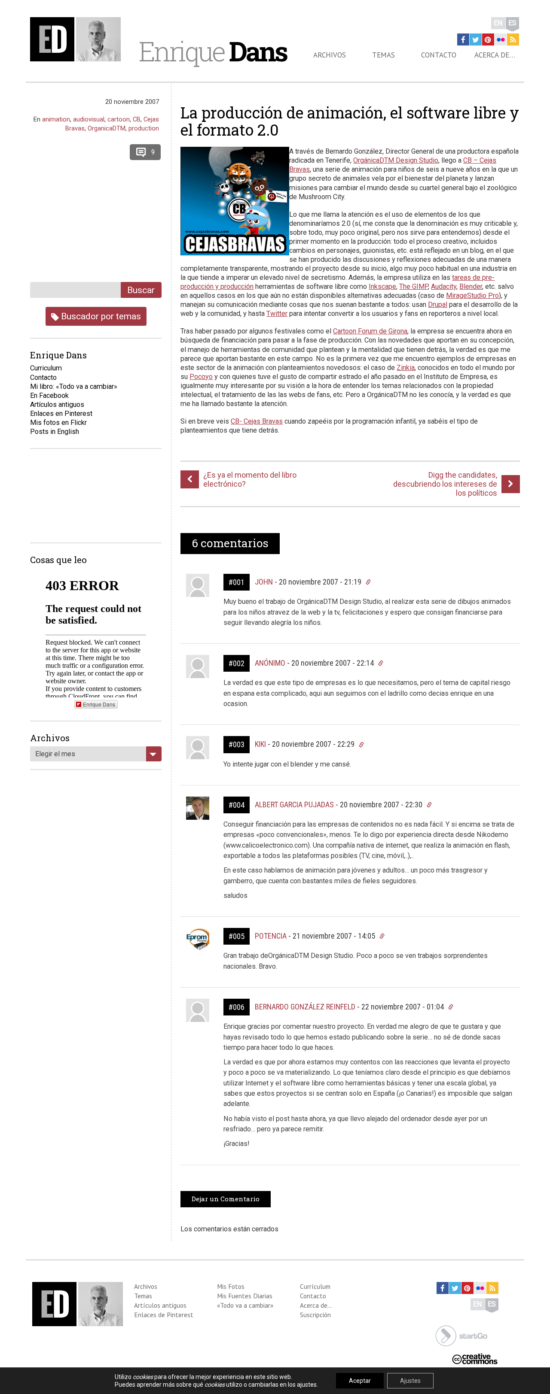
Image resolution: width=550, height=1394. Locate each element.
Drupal (437, 304)
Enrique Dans (99, 704)
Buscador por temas (100, 316)
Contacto (438, 55)
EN (498, 23)
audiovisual (88, 119)
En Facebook (49, 395)
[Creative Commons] (474, 1358)
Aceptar (360, 1380)
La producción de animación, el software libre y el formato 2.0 (349, 121)
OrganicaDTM (106, 128)
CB (137, 119)
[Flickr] (501, 39)
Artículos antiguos (57, 404)
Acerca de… (494, 55)
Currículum (315, 1286)
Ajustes (410, 1380)
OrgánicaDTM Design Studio (395, 160)
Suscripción (315, 1314)
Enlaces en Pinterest (61, 413)
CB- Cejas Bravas (257, 421)
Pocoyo (201, 377)
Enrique (213, 51)
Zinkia (406, 368)
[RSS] (513, 39)
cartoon (118, 119)
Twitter (276, 313)
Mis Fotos (230, 1286)
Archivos (329, 55)
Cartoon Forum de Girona (370, 331)
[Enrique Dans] (77, 39)
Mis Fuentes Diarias (244, 1295)
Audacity (443, 286)
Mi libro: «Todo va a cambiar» (73, 386)
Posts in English (54, 431)
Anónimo (270, 662)
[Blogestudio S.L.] (461, 1334)
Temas (383, 55)
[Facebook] (463, 39)
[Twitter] (476, 39)
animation (56, 119)
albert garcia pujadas (294, 804)
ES (512, 23)
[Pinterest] (488, 39)
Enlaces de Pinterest (163, 1314)
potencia (271, 935)
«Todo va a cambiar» (245, 1305)
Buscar (141, 290)
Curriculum (46, 368)
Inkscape (382, 286)
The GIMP (413, 286)
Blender (470, 286)
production (143, 128)
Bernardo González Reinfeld (305, 1006)
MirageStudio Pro (472, 295)
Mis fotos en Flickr (58, 422)
